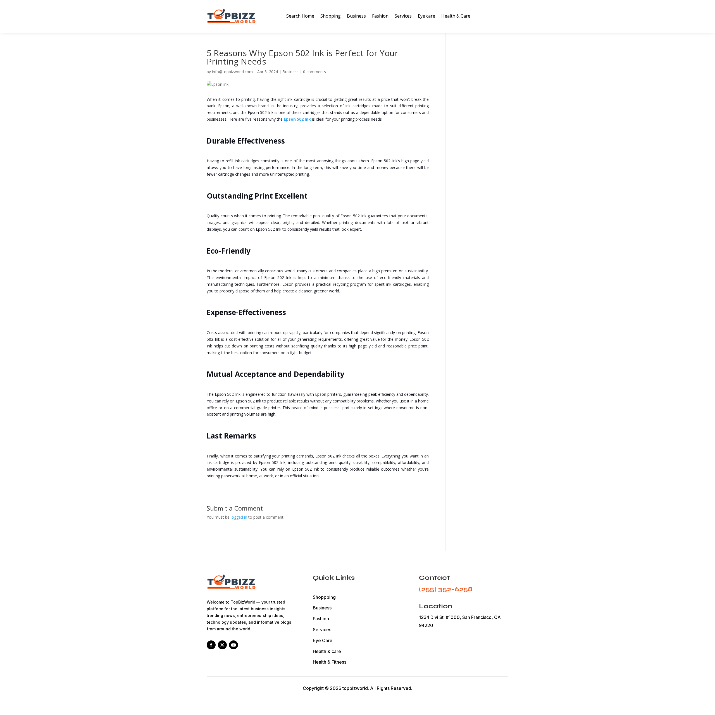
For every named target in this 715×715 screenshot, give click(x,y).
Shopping (330, 16)
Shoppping (324, 597)
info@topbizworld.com (232, 71)
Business (356, 16)
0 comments (314, 71)
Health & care (327, 651)
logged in (239, 517)
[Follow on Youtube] (233, 644)
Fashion (380, 16)
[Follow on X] (222, 644)
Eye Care (322, 640)
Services (403, 16)
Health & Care (455, 16)
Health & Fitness (329, 662)
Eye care (426, 16)
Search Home (300, 16)
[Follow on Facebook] (211, 644)
